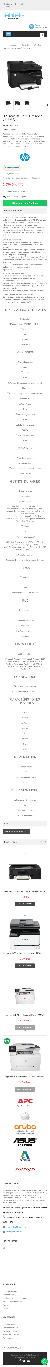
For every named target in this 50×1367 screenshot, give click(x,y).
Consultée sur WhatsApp (26, 203)
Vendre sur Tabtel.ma (11, 1335)
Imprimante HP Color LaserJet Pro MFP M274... (25, 1015)
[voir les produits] (25, 1104)
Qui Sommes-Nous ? (10, 1291)
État (4, 129)
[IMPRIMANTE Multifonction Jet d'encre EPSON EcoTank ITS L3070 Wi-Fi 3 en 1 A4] (25, 872)
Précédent (3, 104)
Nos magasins (13, 1348)
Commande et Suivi (10, 1328)
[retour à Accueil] (4, 44)
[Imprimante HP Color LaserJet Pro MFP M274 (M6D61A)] (25, 995)
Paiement (6, 1305)
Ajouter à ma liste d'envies (17, 192)
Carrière (6, 1309)
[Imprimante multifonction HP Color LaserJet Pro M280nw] (25, 1057)
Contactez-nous (9, 1324)
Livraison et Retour (10, 1331)
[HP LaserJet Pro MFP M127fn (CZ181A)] (8, 103)
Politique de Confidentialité (13, 1302)
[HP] (25, 157)
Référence (7, 125)
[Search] (42, 35)
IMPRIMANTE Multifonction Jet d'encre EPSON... (25, 892)
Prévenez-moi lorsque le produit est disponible (21, 178)
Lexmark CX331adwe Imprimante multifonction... (24, 953)
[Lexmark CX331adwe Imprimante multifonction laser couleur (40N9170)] (25, 933)
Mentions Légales (10, 1295)
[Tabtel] (16, 16)
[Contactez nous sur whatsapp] (44, 1361)
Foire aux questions (10, 1338)
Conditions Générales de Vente (15, 1298)
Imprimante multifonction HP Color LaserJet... (25, 1077)
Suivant (48, 104)
